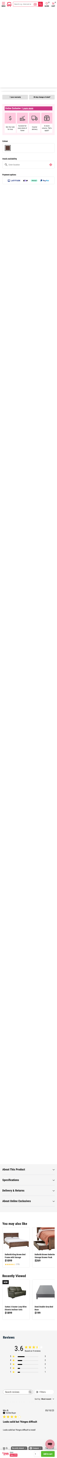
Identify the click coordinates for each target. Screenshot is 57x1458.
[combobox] (44, 1399)
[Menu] (3, 3)
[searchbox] (15, 1392)
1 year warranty (15, 97)
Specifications (10, 1180)
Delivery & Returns (13, 1190)
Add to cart (47, 1454)
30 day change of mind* (41, 97)
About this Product (13, 1169)
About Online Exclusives (16, 1201)
